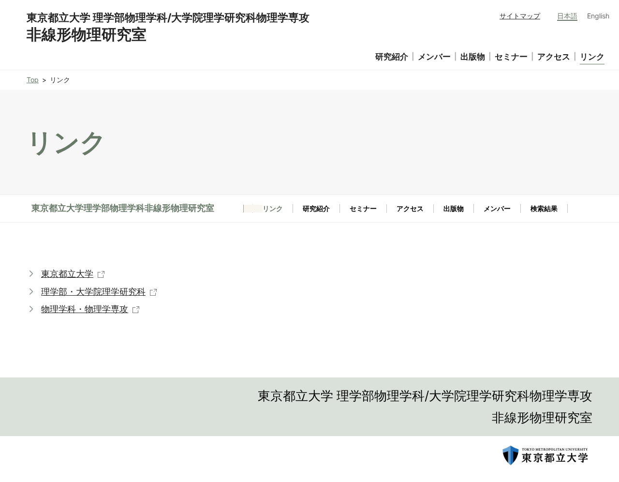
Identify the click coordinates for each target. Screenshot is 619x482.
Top (33, 79)
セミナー (363, 208)
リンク (592, 56)
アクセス (410, 208)
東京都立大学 (67, 274)
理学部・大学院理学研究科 (93, 291)
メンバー (497, 208)
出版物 (453, 208)
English (598, 16)
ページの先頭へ (600, 404)
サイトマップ (520, 16)
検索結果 (544, 208)
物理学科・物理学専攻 (84, 309)
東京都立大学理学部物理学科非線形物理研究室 (122, 208)
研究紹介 (316, 208)
